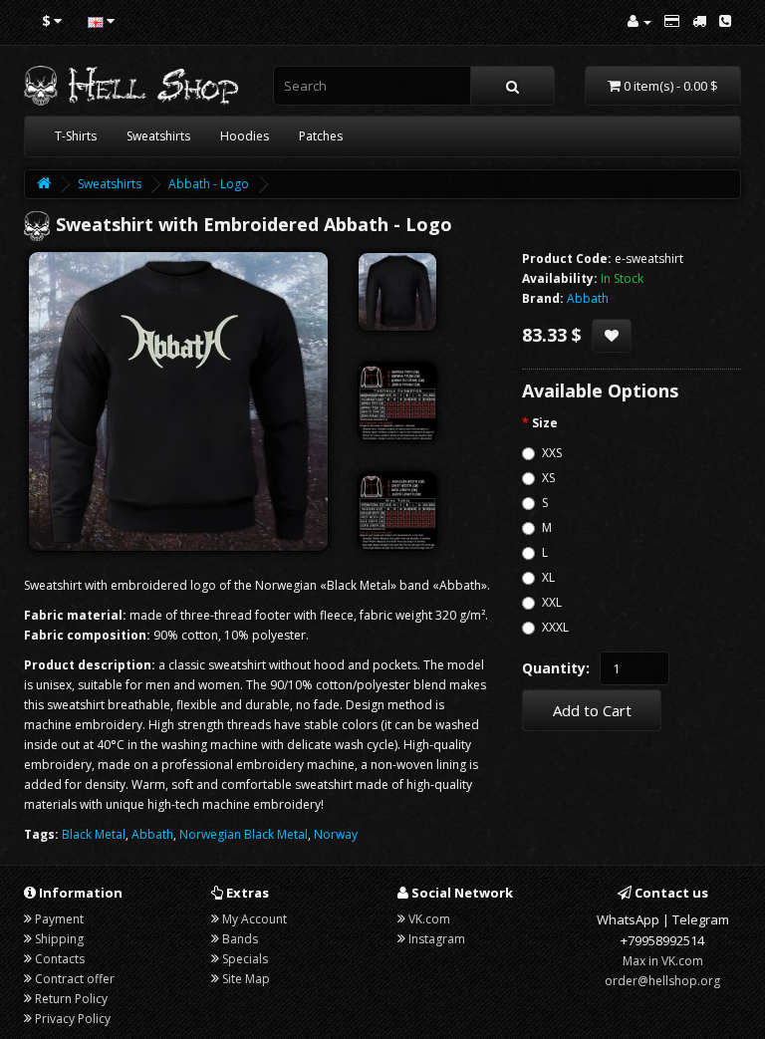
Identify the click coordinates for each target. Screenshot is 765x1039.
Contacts (60, 958)
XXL (552, 602)
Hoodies (244, 136)
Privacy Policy (73, 1018)
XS (548, 477)
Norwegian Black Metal (243, 834)
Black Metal (94, 834)
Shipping (59, 938)
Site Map (246, 978)
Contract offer (75, 978)
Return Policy (71, 998)
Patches (321, 136)
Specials (245, 958)
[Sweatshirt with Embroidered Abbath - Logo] (178, 401)
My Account (254, 918)
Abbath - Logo (208, 183)
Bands (240, 938)
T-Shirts (76, 136)
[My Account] (639, 21)
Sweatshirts (158, 136)
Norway (336, 834)
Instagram (436, 938)
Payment (59, 918)
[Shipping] (699, 21)
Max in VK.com (663, 960)
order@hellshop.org (662, 980)
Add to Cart (592, 710)
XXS (552, 452)
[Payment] (671, 21)
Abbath (152, 834)
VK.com (429, 918)
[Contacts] (725, 21)
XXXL (555, 627)
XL (548, 577)
